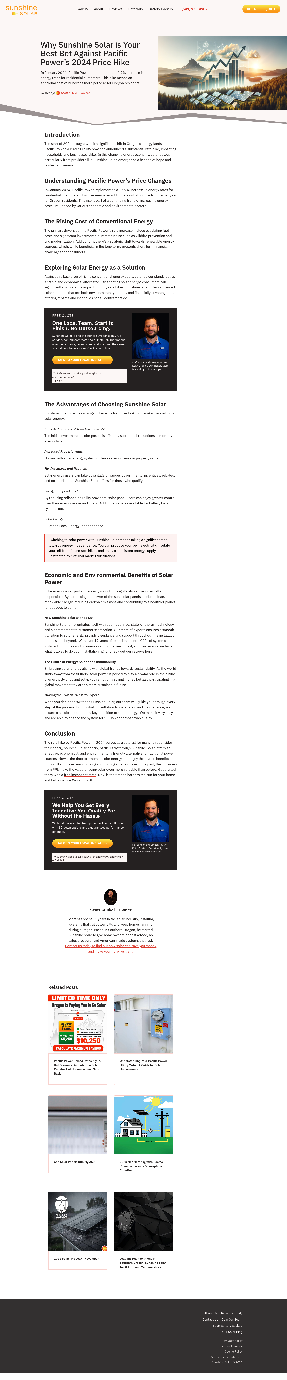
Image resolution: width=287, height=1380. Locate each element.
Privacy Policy (233, 1341)
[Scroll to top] (278, 1357)
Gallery (82, 9)
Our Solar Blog (232, 1332)
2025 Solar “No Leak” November (76, 1258)
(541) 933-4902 (195, 9)
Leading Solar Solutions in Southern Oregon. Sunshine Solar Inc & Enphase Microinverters (143, 1263)
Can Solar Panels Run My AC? (74, 1162)
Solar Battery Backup (227, 1325)
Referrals (135, 9)
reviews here (142, 651)
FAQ (239, 1313)
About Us (210, 1313)
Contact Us (210, 1319)
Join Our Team (232, 1319)
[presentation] (77, 1024)
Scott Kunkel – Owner (75, 93)
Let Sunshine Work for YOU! (72, 780)
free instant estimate (80, 775)
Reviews (115, 9)
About (98, 9)
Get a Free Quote (261, 9)
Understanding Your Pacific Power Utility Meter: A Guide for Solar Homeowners (143, 1065)
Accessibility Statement (227, 1357)
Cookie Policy (234, 1351)
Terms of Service (231, 1346)
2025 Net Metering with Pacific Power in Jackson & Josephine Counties (141, 1166)
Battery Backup (161, 9)
